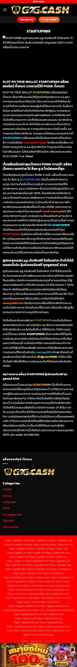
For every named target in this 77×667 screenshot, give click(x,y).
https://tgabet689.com (49, 618)
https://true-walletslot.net (54, 590)
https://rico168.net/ (53, 573)
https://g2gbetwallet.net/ (17, 610)
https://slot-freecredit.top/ (38, 635)
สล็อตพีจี (8, 521)
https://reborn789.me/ (35, 586)
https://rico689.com (15, 544)
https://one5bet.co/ (62, 577)
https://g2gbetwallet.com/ (54, 606)
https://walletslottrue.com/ (22, 626)
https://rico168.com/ (15, 577)
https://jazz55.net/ (59, 586)
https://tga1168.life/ (16, 569)
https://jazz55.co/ (50, 602)
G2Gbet (7, 496)
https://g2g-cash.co (61, 544)
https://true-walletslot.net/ (22, 631)
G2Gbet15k (9, 502)
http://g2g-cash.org (38, 544)
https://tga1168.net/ (38, 565)
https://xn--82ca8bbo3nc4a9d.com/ (53, 610)
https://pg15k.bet (18, 549)
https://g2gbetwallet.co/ (27, 614)
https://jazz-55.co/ (37, 598)
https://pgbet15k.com (58, 553)
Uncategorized (12, 514)
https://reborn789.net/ (42, 581)
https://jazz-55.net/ (28, 602)
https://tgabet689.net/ (26, 622)
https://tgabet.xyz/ (59, 561)
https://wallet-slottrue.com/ (54, 626)
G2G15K (7, 489)
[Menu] (5, 9)
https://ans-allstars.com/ (27, 573)
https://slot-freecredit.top (23, 594)
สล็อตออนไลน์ (11, 527)
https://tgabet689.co (51, 622)
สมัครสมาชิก (36, 641)
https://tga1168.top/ (61, 565)
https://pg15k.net (35, 553)
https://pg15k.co (16, 553)
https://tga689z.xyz (61, 540)
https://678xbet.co (61, 569)
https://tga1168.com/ (36, 561)
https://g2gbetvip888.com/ (23, 606)
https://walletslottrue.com (23, 590)
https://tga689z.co (38, 540)
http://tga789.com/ (16, 565)
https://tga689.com (53, 614)
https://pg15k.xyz (58, 549)
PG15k (6, 508)
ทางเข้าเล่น (50, 641)
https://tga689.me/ (25, 618)
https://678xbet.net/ (38, 569)
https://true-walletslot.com (53, 594)
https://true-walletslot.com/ (54, 631)
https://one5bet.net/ (38, 577)
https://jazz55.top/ (15, 598)
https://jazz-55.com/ (60, 598)
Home (25, 641)
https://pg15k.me (38, 549)
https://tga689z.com (16, 540)
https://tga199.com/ (18, 581)
